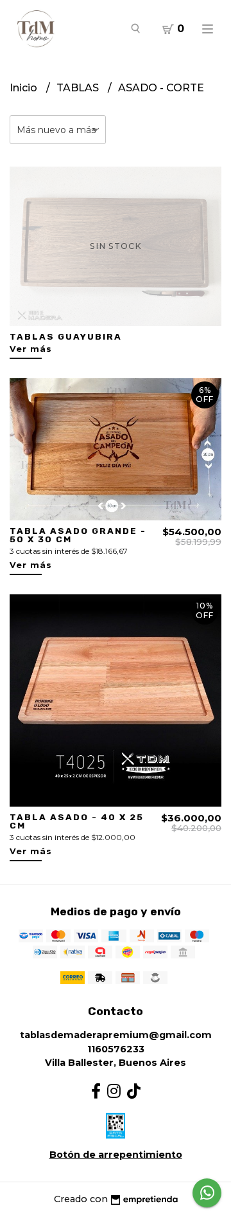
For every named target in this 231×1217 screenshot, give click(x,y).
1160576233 (115, 1049)
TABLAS (78, 88)
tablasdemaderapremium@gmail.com (116, 1035)
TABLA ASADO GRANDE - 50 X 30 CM (78, 535)
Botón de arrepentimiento (115, 1154)
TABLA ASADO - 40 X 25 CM (77, 821)
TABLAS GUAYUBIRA (66, 336)
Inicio (25, 88)
